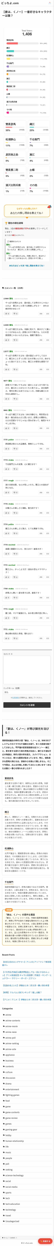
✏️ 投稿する (45, 1241)
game (8, 1106)
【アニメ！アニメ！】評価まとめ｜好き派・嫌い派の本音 (26, 999)
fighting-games (12, 1095)
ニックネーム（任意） (12, 688)
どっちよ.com (10, 3)
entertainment (12, 1089)
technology (11, 1209)
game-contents (12, 1112)
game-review (11, 1118)
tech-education (13, 1204)
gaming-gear (11, 1129)
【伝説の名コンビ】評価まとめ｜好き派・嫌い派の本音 (25, 985)
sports (8, 1192)
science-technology (14, 1175)
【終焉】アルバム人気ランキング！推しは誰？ (22, 992)
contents (10, 1066)
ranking (9, 1169)
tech (8, 1198)
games (8, 1123)
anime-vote (11, 1049)
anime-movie (12, 1026)
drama (8, 1083)
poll (7, 1163)
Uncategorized (12, 1221)
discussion (10, 1077)
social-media (11, 1186)
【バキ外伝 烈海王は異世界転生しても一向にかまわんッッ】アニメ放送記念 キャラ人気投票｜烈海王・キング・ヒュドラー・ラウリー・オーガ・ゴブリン (26, 975)
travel (8, 1215)
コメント (8, 654)
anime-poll (11, 1037)
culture (9, 1072)
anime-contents (13, 1020)
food (8, 1100)
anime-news (11, 1032)
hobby (8, 1135)
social (8, 1181)
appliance (10, 1054)
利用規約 (15, 697)
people (9, 1158)
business (10, 1060)
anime (8, 1014)
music (8, 1152)
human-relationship (15, 1141)
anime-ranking (12, 1043)
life (7, 1146)
